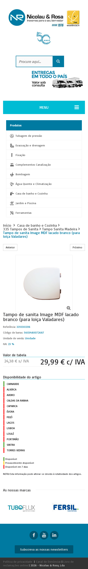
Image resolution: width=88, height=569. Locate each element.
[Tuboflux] (22, 507)
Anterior (10, 247)
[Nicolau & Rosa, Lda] (44, 28)
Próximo (77, 247)
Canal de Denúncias (48, 561)
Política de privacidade (17, 561)
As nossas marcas (17, 490)
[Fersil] (66, 507)
